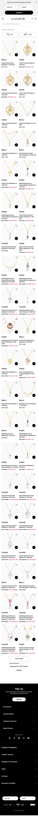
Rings (4, 769)
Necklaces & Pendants (9, 762)
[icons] (10, 738)
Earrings (5, 776)
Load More (19, 658)
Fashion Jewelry (7, 754)
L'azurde (4, 29)
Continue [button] (19, 13)
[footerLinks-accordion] (19, 706)
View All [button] (19, 670)
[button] (17, 42)
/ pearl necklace (10, 29)
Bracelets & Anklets (8, 783)
